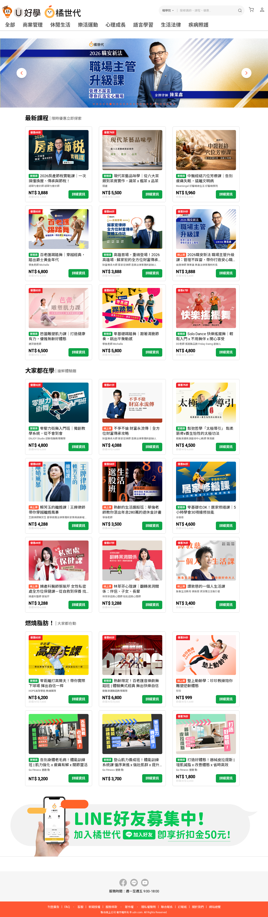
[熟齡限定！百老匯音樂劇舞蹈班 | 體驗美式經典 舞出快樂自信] (132, 669)
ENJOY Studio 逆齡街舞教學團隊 (47, 438)
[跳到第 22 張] (164, 104)
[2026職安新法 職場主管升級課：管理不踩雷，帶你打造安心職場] (206, 243)
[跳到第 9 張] (121, 104)
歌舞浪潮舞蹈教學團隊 (115, 690)
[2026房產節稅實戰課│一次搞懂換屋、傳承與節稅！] (58, 164)
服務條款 (111, 907)
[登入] (262, 9)
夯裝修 (180, 517)
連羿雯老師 (35, 344)
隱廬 (104, 186)
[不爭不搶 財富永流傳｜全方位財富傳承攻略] (132, 417)
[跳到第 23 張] (167, 104)
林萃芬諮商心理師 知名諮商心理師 (121, 596)
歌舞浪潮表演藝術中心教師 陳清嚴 (195, 438)
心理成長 (116, 25)
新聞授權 (94, 907)
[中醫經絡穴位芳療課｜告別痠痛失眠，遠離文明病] (206, 164)
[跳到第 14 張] (137, 104)
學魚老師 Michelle (39, 264)
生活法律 (171, 25)
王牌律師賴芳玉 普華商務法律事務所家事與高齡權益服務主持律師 (59, 517)
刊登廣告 (53, 907)
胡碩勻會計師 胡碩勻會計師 (44, 186)
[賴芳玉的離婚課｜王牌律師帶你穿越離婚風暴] (58, 496)
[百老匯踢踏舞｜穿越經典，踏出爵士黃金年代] (58, 243)
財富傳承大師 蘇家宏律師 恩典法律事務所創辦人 (129, 264)
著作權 (129, 907)
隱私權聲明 (148, 907)
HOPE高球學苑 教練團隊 (42, 690)
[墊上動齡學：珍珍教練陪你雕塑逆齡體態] (206, 669)
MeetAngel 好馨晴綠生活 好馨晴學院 (197, 186)
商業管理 (33, 25)
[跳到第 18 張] (151, 104)
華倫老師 (107, 517)
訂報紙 (182, 907)
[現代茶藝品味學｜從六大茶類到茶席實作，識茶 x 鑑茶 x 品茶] (132, 164)
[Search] (240, 10)
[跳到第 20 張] (157, 104)
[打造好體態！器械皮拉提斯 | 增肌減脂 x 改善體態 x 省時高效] (206, 748)
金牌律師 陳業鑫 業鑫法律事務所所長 (197, 264)
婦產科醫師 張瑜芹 (39, 596)
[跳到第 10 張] (124, 104)
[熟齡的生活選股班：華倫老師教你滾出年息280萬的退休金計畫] (132, 496)
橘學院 (166, 10)
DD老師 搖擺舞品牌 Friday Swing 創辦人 (198, 344)
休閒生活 (60, 25)
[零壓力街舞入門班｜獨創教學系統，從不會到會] (58, 417)
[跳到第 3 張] (100, 104)
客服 (80, 907)
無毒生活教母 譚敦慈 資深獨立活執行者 (198, 591)
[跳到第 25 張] (174, 104)
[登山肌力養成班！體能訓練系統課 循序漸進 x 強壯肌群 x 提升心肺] (132, 748)
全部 (10, 25)
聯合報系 (167, 907)
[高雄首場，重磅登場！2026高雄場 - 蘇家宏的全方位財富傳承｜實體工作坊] (132, 243)
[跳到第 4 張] (104, 104)
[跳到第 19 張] (154, 104)
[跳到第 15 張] (141, 104)
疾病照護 (198, 25)
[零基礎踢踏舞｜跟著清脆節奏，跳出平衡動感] (132, 322)
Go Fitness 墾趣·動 (39, 770)
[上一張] (21, 73)
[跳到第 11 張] (127, 104)
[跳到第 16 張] (144, 104)
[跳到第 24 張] (171, 104)
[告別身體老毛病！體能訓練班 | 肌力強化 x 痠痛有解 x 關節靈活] (58, 748)
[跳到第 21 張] (161, 104)
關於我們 (198, 907)
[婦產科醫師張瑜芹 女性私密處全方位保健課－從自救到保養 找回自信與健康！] (58, 574)
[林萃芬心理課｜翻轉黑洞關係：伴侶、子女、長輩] (132, 574)
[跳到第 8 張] (117, 104)
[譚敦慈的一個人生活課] (206, 574)
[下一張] (246, 73)
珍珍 (178, 690)
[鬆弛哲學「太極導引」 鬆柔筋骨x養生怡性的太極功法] (206, 417)
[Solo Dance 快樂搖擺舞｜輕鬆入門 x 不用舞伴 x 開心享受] (206, 322)
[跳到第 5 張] (107, 104)
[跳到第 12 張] (131, 104)
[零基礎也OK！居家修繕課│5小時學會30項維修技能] (206, 496)
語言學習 (143, 25)
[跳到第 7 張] (114, 104)
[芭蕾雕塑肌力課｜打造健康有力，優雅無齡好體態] (58, 322)
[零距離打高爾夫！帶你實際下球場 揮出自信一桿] (58, 669)
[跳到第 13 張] (134, 104)
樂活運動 (88, 25)
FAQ (67, 907)
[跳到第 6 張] (111, 104)
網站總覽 (215, 907)
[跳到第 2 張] (97, 104)
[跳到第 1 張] (94, 104)
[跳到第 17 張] (147, 104)
